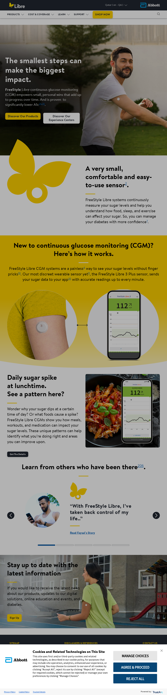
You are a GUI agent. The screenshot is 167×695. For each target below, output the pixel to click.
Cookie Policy (24, 692)
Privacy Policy (9, 692)
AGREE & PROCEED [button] (135, 667)
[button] (161, 650)
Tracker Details (39, 692)
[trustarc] (157, 692)
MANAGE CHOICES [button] (135, 656)
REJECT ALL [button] (135, 678)
